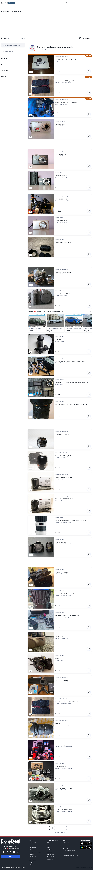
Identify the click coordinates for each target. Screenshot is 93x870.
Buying (48, 845)
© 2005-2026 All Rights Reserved (84, 867)
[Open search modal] (67, 3)
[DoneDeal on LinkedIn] (14, 852)
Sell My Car (32, 849)
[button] (38, 2)
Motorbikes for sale (35, 845)
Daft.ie (31, 862)
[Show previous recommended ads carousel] (87, 311)
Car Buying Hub (33, 856)
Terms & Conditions (20, 867)
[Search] (3, 51)
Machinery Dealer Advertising (71, 855)
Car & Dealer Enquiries (69, 850)
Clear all (22, 38)
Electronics (24, 8)
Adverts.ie (32, 864)
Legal (2, 867)
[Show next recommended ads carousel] (90, 311)
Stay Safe (49, 849)
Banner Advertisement (69, 853)
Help (48, 842)
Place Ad (75, 3)
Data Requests (50, 854)
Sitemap (32, 854)
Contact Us (49, 852)
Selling (48, 847)
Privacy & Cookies (9, 867)
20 (68, 828)
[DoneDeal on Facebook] (4, 852)
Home (9, 8)
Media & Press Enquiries (70, 845)
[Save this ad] (89, 71)
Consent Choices (51, 856)
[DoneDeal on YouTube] (11, 852)
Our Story (66, 842)
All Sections (16, 8)
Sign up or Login (87, 3)
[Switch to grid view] (80, 38)
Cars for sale (33, 842)
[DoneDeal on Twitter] (7, 852)
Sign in (10, 856)
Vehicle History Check (35, 852)
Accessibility (50, 859)
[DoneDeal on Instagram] (18, 852)
